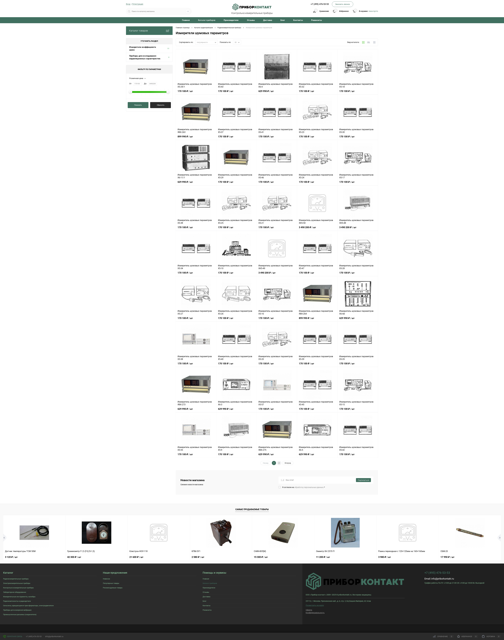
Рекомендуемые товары (112, 588)
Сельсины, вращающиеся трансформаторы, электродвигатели (28, 606)
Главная (186, 20)
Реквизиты (316, 20)
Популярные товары (111, 583)
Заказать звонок (342, 4)
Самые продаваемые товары (252, 509)
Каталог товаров (138, 30)
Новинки (106, 579)
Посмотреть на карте (315, 605)
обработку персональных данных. (309, 487)
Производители (231, 20)
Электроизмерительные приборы (16, 583)
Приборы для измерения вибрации (17, 610)
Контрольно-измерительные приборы (18, 588)
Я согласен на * (303, 487)
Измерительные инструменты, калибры (19, 597)
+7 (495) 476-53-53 (34, 636)
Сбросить (160, 105)
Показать (138, 105)
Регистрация (137, 4)
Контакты (298, 20)
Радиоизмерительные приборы (16, 579)
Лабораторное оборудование (14, 592)
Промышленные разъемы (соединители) (19, 614)
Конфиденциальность (315, 613)
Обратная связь (14, 636)
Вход (128, 4)
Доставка (267, 20)
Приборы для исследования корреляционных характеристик (144, 57)
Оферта (309, 610)
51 (168, 48)
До (145, 84)
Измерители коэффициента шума (142, 48)
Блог (282, 20)
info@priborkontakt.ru (442, 578)
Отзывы (251, 20)
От (130, 84)
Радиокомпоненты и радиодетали (17, 601)
